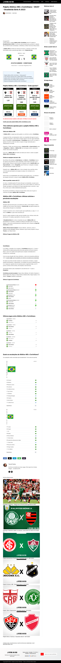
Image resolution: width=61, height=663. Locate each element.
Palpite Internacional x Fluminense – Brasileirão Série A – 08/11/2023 (18, 558)
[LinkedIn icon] (9, 472)
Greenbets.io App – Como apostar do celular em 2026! (53, 156)
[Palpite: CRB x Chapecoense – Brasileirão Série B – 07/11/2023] (21, 597)
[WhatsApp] (19, 458)
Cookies (27, 653)
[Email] (24, 458)
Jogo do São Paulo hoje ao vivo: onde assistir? (53, 64)
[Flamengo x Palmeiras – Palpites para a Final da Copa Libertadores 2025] (21, 491)
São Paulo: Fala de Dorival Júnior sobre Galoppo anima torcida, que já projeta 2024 (53, 34)
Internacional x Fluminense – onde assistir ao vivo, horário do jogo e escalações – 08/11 (53, 53)
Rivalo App (52, 173)
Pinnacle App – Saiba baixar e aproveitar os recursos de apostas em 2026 (53, 162)
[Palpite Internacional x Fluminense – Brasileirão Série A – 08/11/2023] (21, 545)
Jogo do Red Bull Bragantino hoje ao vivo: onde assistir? (53, 59)
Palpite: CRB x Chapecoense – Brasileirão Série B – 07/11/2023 (17, 610)
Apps (42, 1)
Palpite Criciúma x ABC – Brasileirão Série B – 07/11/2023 (16, 584)
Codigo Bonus (36, 1)
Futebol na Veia (6, 643)
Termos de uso (32, 653)
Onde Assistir (54, 1)
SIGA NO (27, 655)
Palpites (47, 1)
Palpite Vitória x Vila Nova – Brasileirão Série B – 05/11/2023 (16, 636)
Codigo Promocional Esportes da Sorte (53, 102)
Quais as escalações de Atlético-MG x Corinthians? (15, 81)
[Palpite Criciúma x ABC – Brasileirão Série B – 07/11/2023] (21, 571)
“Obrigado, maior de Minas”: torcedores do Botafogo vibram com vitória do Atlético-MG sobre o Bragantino (53, 27)
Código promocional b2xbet (52, 86)
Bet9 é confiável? (53, 129)
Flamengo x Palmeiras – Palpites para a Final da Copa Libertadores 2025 (19, 504)
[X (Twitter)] (10, 458)
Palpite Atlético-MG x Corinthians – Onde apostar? (15, 75)
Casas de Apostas (27, 1)
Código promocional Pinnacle (52, 91)
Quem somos (25, 652)
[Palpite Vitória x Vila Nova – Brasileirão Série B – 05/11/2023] (21, 623)
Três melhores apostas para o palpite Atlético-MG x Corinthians (18, 76)
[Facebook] (5, 458)
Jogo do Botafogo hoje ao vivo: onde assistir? (53, 75)
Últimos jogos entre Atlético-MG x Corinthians (14, 79)
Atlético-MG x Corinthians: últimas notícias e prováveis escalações (18, 78)
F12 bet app (52, 150)
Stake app (52, 167)
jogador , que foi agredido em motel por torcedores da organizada (22, 257)
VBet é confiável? (53, 139)
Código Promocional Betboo (52, 96)
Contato (30, 652)
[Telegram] (14, 458)
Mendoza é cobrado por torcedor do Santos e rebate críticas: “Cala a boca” (53, 41)
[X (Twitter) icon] (12, 472)
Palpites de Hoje (13, 643)
